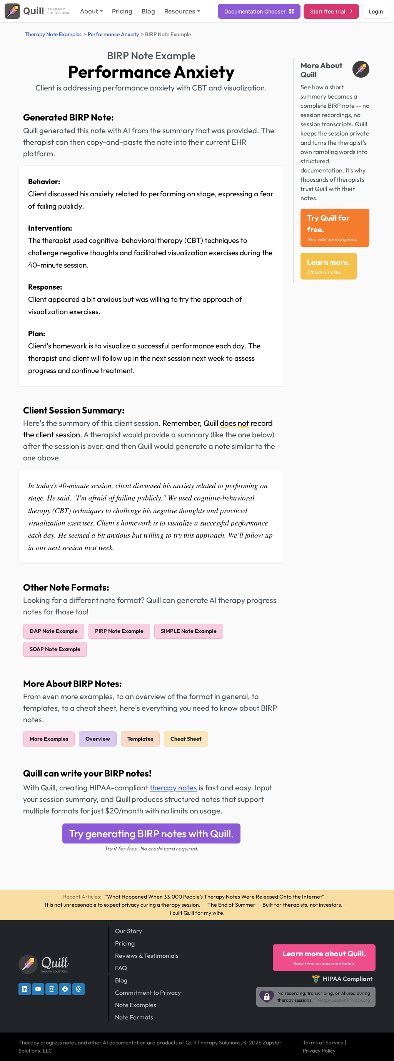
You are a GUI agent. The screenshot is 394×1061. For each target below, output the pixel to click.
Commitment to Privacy (148, 992)
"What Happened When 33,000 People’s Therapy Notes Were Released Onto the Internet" (214, 896)
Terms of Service (323, 1042)
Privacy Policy (319, 1050)
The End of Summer (231, 904)
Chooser (255, 11)
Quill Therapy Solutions (212, 1042)
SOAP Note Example (55, 649)
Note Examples (135, 1005)
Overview (97, 738)
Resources (179, 11)
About (89, 11)
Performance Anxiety (113, 34)
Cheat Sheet (186, 738)
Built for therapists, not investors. (302, 904)
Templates (140, 738)
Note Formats (134, 1017)
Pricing (122, 11)
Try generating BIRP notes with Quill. (151, 833)
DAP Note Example (54, 631)
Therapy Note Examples (53, 34)
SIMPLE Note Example (189, 631)
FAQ (121, 968)
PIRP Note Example (119, 631)
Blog (148, 11)
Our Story (128, 931)
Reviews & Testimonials (147, 955)
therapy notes (173, 787)
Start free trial (328, 11)
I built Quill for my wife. (197, 912)
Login (376, 11)
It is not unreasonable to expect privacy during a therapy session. (122, 904)
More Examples (49, 738)
